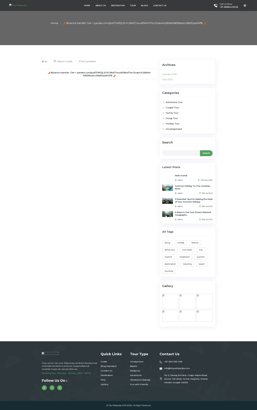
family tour (170, 250)
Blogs (144, 5)
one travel (187, 250)
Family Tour (172, 113)
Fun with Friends (139, 384)
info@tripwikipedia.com (177, 368)
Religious (135, 370)
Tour (133, 5)
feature (195, 242)
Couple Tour (172, 107)
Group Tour (172, 118)
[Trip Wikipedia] (18, 5)
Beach (133, 366)
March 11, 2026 (64, 61)
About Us (100, 5)
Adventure (136, 375)
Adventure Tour (174, 102)
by (46, 61)
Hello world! (181, 175)
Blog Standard (108, 366)
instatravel (184, 257)
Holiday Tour (172, 123)
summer (201, 257)
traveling (187, 264)
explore (168, 257)
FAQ (103, 380)
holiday (180, 242)
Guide (104, 361)
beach (202, 264)
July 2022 (167, 79)
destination (170, 264)
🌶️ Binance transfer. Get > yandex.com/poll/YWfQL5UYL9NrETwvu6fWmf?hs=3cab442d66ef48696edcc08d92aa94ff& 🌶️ (99, 74)
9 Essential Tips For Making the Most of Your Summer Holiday (194, 200)
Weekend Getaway (140, 380)
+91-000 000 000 (173, 361)
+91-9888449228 (229, 7)
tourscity (169, 271)
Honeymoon (136, 361)
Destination (118, 5)
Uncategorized (174, 129)
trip (201, 250)
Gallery (104, 384)
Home (87, 5)
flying (167, 242)
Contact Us (159, 5)
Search (167, 142)
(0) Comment (89, 61)
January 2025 (169, 74)
